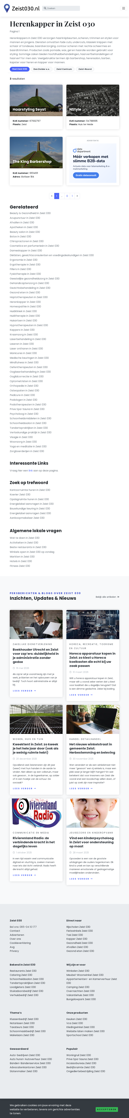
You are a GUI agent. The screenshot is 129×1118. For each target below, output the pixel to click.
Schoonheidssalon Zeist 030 (27, 979)
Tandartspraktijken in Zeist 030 (29, 428)
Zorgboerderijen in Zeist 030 (27, 451)
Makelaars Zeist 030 (22, 1035)
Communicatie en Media (31, 832)
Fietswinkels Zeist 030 (79, 931)
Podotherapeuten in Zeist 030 (28, 404)
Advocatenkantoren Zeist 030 (28, 1067)
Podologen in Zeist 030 (23, 400)
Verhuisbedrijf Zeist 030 (24, 995)
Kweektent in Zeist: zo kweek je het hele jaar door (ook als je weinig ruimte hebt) (35, 748)
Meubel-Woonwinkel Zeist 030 (85, 975)
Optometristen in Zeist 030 (26, 381)
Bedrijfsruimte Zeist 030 (80, 1067)
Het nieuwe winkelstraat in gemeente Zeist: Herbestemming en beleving (92, 748)
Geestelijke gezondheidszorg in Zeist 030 (34, 278)
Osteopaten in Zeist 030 (24, 390)
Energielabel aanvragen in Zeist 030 (32, 504)
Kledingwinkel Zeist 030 (80, 1027)
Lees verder (23, 690)
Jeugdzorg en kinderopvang (91, 832)
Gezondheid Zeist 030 (79, 943)
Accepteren (107, 1109)
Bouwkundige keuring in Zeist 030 (30, 508)
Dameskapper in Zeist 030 (26, 250)
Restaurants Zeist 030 (23, 971)
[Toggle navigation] (123, 8)
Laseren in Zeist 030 (22, 344)
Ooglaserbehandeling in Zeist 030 (30, 372)
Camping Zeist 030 (77, 987)
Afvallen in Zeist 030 (22, 222)
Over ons (15, 939)
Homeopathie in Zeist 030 (25, 306)
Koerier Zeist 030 (20, 494)
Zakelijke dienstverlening (32, 644)
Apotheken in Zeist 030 (24, 227)
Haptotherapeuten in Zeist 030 (29, 297)
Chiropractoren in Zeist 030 (27, 241)
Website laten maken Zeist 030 (85, 1031)
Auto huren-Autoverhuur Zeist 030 (31, 1059)
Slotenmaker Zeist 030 (23, 1071)
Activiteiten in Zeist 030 (24, 542)
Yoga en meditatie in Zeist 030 (28, 446)
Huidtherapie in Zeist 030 (25, 316)
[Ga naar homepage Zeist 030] (21, 8)
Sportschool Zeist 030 (79, 1035)
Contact (15, 931)
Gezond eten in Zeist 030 (25, 292)
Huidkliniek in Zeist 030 (23, 311)
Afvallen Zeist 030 (77, 947)
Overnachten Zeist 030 (80, 991)
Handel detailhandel (85, 739)
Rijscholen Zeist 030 (78, 927)
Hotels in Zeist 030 (21, 561)
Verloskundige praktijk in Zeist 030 (30, 432)
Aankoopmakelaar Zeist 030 (27, 518)
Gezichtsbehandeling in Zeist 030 (30, 288)
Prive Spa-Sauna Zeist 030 (82, 1059)
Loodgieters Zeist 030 (23, 987)
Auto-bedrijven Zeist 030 (25, 1055)
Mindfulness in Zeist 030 (24, 362)
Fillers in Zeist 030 (20, 269)
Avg (12, 947)
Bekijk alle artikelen (106, 596)
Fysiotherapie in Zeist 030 (25, 274)
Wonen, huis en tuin (28, 739)
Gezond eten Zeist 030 (80, 951)
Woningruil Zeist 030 (78, 1055)
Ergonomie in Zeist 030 (23, 260)
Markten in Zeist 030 (22, 556)
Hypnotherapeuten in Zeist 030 (29, 325)
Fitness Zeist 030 (20, 566)
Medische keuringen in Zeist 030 (29, 358)
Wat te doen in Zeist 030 (24, 538)
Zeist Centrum (64, 69)
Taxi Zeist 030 (74, 935)
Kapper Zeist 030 (76, 939)
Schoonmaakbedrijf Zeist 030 (28, 1031)
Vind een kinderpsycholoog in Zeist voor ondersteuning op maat (91, 842)
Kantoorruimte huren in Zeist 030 (30, 490)
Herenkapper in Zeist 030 (25, 302)
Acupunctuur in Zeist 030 (25, 218)
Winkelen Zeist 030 (77, 971)
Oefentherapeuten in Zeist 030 (29, 367)
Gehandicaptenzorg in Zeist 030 (29, 283)
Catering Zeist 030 (21, 975)
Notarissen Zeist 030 (22, 1023)
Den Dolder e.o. (42, 69)
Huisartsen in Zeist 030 (23, 320)
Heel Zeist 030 (19, 69)
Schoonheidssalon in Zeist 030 (28, 423)
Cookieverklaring (20, 943)
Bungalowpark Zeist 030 (81, 999)
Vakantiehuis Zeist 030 (80, 995)
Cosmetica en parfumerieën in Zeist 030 (34, 246)
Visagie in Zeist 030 (21, 437)
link (31, 470)
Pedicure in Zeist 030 (22, 395)
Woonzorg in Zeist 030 (23, 442)
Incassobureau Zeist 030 (81, 1063)
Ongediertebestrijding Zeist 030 (85, 1071)
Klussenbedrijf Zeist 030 (24, 1019)
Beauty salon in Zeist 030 (25, 232)
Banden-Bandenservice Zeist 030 (30, 1063)
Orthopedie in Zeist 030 (24, 386)
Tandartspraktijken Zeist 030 (27, 983)
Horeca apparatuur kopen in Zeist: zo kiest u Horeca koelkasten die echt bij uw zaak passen (92, 659)
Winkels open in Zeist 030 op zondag (32, 552)
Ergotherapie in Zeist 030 (25, 264)
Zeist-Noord (85, 69)
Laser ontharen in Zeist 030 (26, 348)
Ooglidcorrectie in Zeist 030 (27, 376)
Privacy (14, 951)
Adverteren (17, 935)
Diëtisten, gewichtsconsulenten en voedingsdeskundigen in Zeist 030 (52, 255)
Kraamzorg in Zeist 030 (24, 334)
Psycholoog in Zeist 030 (24, 414)
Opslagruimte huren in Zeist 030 (29, 499)
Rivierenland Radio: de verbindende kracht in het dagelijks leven (34, 842)
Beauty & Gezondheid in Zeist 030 (30, 213)
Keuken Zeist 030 (76, 1019)
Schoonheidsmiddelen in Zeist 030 (30, 418)
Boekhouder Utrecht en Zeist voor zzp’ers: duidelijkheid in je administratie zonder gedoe (36, 655)
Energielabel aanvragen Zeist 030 (30, 513)
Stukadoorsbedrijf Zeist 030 (26, 991)
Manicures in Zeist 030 (23, 353)
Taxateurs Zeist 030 (22, 1027)
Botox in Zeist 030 (20, 236)
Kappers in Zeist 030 (22, 330)
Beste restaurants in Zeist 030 (28, 547)
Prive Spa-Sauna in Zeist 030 (27, 409)
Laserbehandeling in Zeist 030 (28, 339)
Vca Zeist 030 (74, 1023)
